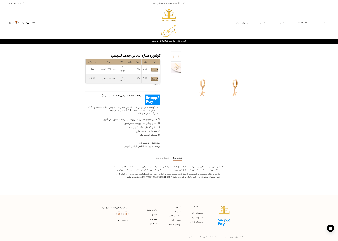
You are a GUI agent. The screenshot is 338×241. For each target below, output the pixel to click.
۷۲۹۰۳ (118, 220)
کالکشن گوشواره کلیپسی (134, 146)
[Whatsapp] (119, 213)
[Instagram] (125, 213)
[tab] (177, 158)
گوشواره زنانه (144, 143)
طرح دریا (149, 146)
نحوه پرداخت (162, 158)
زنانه (153, 143)
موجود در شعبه (92, 62)
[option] (176, 56)
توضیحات (177, 158)
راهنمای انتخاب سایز (148, 135)
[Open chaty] (330, 228)
